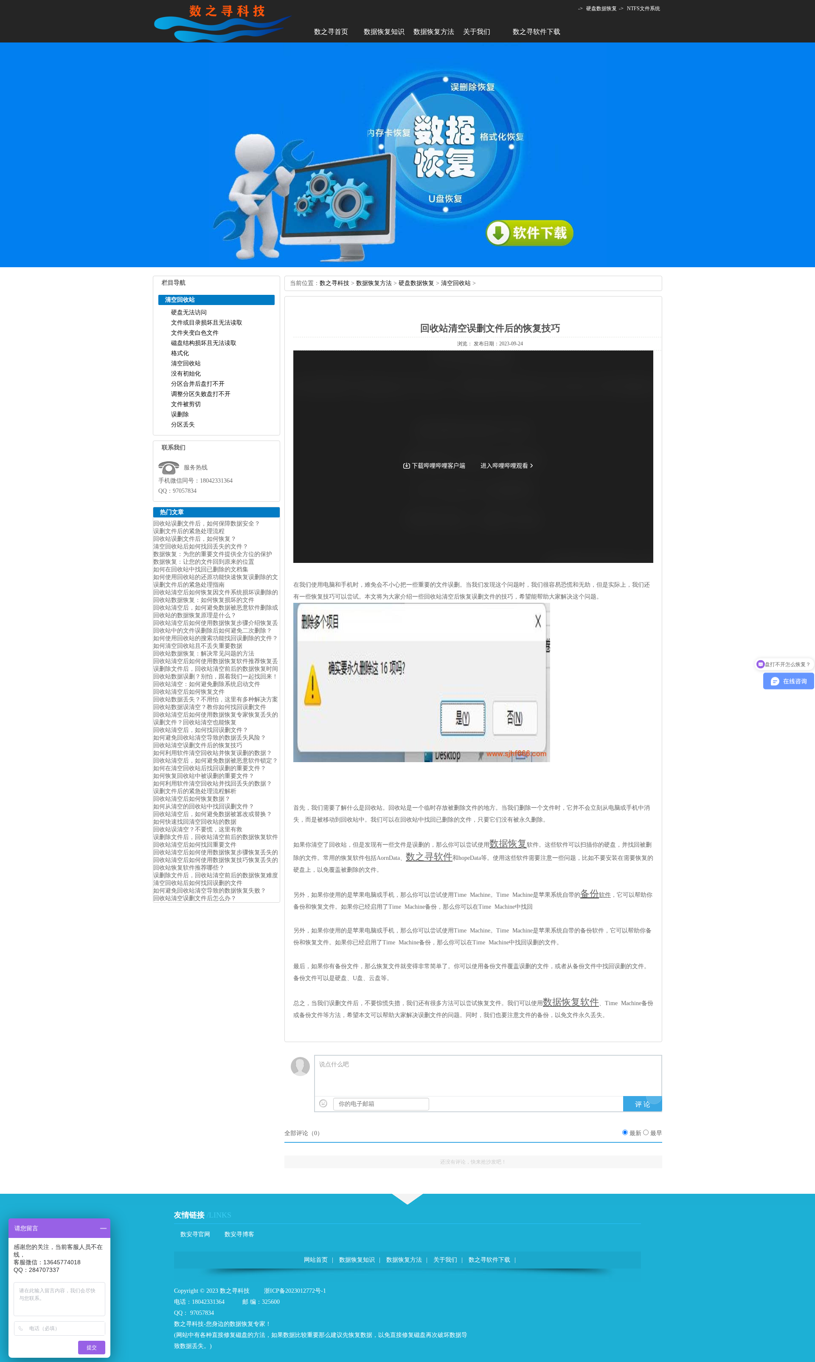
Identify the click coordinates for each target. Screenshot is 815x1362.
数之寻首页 (331, 31)
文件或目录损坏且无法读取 (206, 322)
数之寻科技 (334, 283)
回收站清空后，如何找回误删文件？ (200, 730)
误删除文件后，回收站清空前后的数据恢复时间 (215, 669)
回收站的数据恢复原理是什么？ (194, 615)
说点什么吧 (334, 1064)
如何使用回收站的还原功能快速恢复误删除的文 (215, 577)
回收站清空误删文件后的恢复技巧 (197, 745)
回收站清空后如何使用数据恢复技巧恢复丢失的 (215, 860)
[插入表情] (323, 1103)
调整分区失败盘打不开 (200, 394)
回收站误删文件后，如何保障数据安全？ (206, 523)
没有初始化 (186, 373)
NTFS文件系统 (643, 8)
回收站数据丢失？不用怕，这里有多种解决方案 (215, 699)
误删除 (180, 414)
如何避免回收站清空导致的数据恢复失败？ (209, 890)
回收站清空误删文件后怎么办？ (194, 898)
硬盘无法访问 (189, 312)
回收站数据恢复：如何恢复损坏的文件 (203, 600)
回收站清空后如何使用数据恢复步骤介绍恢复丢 (215, 623)
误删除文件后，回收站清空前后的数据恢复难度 (215, 875)
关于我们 (476, 31)
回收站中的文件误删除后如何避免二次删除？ (212, 630)
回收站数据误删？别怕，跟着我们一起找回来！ (215, 676)
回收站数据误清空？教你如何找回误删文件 (209, 707)
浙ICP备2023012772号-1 (295, 1291)
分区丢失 (183, 424)
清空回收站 (186, 363)
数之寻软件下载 (536, 31)
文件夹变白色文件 (195, 333)
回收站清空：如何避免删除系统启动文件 (206, 684)
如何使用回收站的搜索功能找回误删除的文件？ (215, 638)
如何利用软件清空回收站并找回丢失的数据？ (212, 783)
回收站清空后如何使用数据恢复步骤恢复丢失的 (215, 852)
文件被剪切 (186, 404)
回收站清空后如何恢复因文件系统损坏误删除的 (215, 592)
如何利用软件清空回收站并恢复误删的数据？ (212, 753)
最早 (656, 1133)
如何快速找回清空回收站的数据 (194, 822)
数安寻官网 (195, 1234)
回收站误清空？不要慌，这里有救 (197, 829)
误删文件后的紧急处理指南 (189, 585)
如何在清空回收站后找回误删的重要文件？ (209, 768)
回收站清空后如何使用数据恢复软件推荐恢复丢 (215, 661)
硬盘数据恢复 (601, 8)
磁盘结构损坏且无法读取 (203, 343)
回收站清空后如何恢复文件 (189, 692)
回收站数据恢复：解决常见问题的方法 (203, 653)
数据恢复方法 (433, 31)
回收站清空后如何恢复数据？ (191, 799)
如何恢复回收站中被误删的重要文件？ (203, 776)
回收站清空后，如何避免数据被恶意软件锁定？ (215, 760)
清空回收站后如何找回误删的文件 (197, 883)
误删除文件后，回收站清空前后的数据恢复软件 (215, 837)
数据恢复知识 (384, 31)
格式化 (180, 353)
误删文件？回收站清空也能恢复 (194, 722)
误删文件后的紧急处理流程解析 (194, 791)
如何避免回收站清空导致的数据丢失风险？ (209, 738)
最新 (635, 1133)
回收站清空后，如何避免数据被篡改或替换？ (212, 814)
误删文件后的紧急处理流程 (189, 531)
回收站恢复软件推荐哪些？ (189, 868)
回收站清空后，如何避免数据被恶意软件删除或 (215, 608)
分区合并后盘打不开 (198, 384)
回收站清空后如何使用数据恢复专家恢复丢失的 (215, 715)
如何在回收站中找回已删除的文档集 (200, 569)
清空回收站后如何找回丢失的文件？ (200, 546)
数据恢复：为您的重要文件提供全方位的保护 (212, 554)
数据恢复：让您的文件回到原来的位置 (203, 562)
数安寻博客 (239, 1234)
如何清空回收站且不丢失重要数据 (197, 646)
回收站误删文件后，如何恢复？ (194, 539)
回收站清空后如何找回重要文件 (194, 845)
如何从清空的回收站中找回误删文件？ (203, 806)
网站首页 (316, 1260)
